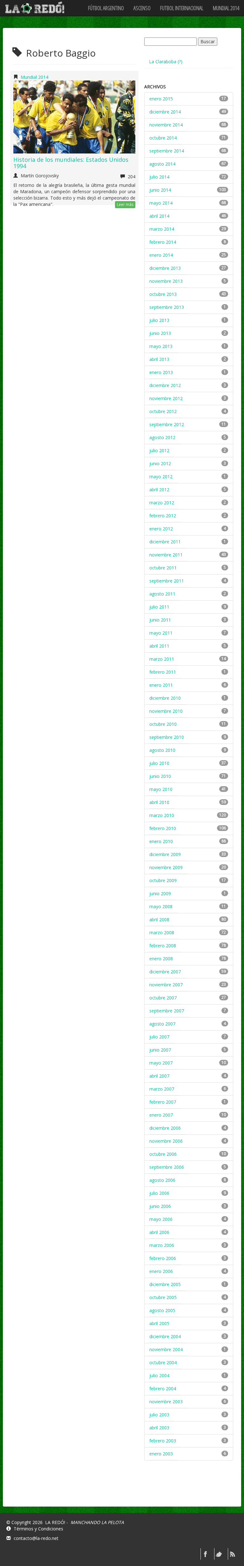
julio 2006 (159, 1193)
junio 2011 (160, 620)
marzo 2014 (161, 229)
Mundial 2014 (226, 8)
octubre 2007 (163, 998)
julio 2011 (159, 607)
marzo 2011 (161, 659)
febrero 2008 (162, 946)
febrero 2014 (162, 242)
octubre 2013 (163, 294)
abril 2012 (159, 490)
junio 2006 (160, 1206)
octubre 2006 (163, 1154)
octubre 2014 (163, 138)
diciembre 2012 (165, 385)
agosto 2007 (162, 1024)
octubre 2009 (163, 880)
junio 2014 (160, 190)
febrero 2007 (162, 1102)
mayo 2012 (161, 476)
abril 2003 (159, 1428)
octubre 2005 (163, 1297)
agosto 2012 (162, 437)
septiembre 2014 (166, 151)
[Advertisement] (192, 1489)
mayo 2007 (161, 1063)
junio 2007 (160, 1050)
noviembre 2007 (166, 985)
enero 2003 (161, 1454)
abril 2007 (159, 1076)
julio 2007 (159, 1037)
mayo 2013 (161, 346)
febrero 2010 (162, 828)
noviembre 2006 (166, 1141)
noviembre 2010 (166, 711)
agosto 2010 (162, 750)
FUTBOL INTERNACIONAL (181, 8)
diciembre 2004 (165, 1336)
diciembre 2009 (165, 854)
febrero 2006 (162, 1258)
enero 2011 (161, 685)
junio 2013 (160, 333)
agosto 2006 (162, 1180)
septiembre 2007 (166, 1011)
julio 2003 (159, 1415)
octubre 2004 (163, 1362)
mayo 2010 (161, 789)
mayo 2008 (161, 906)
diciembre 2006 (165, 1128)
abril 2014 (159, 216)
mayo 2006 (161, 1219)
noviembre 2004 (166, 1349)
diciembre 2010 (165, 698)
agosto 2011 (162, 594)
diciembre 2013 (165, 268)
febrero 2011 (162, 672)
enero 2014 (161, 255)
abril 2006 (159, 1232)
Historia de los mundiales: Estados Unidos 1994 (70, 163)
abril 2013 (159, 359)
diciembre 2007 (165, 972)
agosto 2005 (162, 1310)
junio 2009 (160, 893)
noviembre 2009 (166, 867)
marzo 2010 (161, 815)
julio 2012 (159, 450)
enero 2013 (161, 372)
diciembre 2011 (165, 542)
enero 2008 (161, 959)
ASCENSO (142, 8)
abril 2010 (159, 802)
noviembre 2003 (166, 1402)
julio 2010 (159, 763)
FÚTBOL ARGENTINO (106, 8)
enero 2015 (161, 99)
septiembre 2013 (166, 307)
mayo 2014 (161, 203)
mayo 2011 (161, 633)
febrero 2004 (162, 1389)
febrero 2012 (162, 516)
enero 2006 (161, 1271)
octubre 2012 (163, 411)
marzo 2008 (161, 932)
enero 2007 (161, 1115)
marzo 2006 (161, 1245)
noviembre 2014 (166, 125)
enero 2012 (161, 529)
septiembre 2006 (166, 1167)
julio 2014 (159, 177)
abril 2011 (159, 646)
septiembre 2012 (166, 424)
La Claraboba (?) (165, 61)
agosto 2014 (162, 164)
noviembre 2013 (166, 281)
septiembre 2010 (166, 737)
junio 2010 (160, 776)
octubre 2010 (163, 724)
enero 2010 (161, 841)
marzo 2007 (161, 1089)
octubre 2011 (163, 568)
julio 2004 (159, 1375)
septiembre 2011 (166, 581)
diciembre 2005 (165, 1284)
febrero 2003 (162, 1441)
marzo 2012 (161, 503)
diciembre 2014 (165, 112)
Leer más (125, 204)
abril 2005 (159, 1323)
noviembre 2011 (166, 555)
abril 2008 (159, 919)
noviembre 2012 (166, 398)
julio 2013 (159, 320)
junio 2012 (160, 463)
